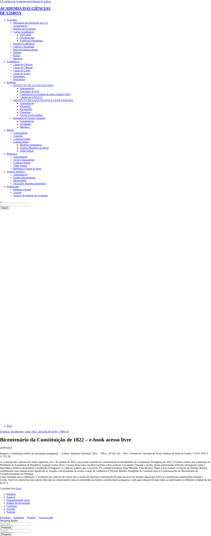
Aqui (18, 488)
